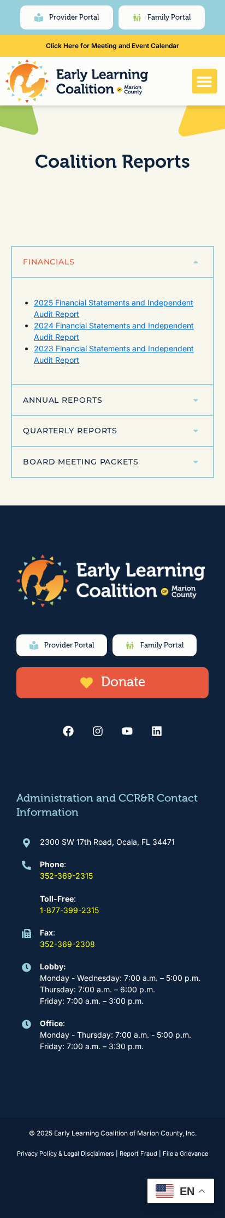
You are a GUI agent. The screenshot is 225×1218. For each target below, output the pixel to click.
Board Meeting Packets (81, 462)
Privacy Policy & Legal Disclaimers (65, 1153)
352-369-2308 (67, 944)
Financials (49, 262)
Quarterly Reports (70, 431)
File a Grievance (185, 1153)
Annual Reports (63, 400)
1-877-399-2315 (69, 910)
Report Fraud (138, 1153)
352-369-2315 (66, 875)
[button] (204, 81)
